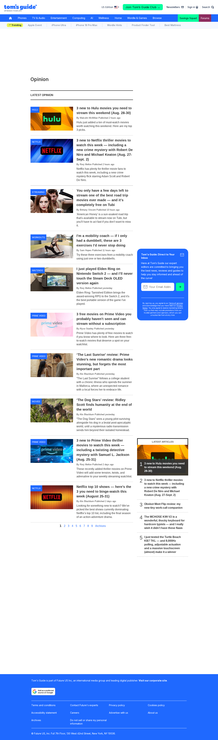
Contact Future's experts (84, 705)
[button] (208, 7)
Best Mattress (173, 25)
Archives (100, 526)
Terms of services (176, 303)
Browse (157, 18)
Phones (22, 18)
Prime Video (38, 315)
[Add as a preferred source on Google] (43, 691)
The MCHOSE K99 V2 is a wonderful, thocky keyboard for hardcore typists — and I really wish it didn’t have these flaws (164, 522)
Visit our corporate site (153, 680)
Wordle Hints (114, 25)
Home (118, 18)
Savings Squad (188, 18)
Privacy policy (117, 705)
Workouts (38, 237)
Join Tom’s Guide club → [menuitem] (143, 7)
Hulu (35, 109)
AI (92, 18)
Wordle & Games (137, 18)
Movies (36, 401)
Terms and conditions (43, 705)
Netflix (36, 141)
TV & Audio (38, 18)
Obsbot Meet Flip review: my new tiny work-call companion (163, 506)
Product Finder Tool (143, 25)
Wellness (103, 18)
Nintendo (37, 270)
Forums (205, 18)
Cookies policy (156, 705)
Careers (74, 712)
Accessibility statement (44, 712)
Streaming (38, 192)
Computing (78, 18)
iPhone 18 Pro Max (86, 25)
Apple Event (35, 25)
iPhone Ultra (59, 25)
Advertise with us (118, 712)
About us (153, 712)
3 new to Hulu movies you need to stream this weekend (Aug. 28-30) (164, 467)
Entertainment (59, 18)
